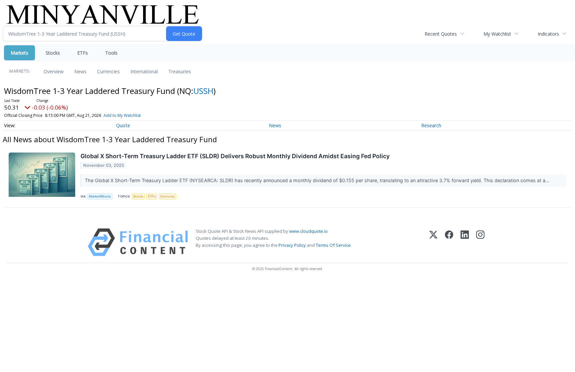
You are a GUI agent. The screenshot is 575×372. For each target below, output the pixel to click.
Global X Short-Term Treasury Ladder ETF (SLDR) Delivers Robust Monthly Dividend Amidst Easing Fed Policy (235, 156)
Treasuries (179, 71)
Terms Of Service (333, 245)
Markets (19, 53)
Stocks (53, 53)
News (80, 71)
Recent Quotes (441, 34)
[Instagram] (480, 242)
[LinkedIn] (465, 242)
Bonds (138, 196)
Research (431, 125)
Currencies (108, 71)
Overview (54, 71)
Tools (111, 53)
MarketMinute (100, 196)
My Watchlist (497, 34)
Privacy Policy (292, 245)
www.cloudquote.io (308, 231)
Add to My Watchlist (122, 115)
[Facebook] (449, 242)
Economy (167, 196)
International (144, 71)
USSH (203, 90)
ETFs (82, 53)
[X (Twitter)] (433, 242)
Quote (123, 125)
